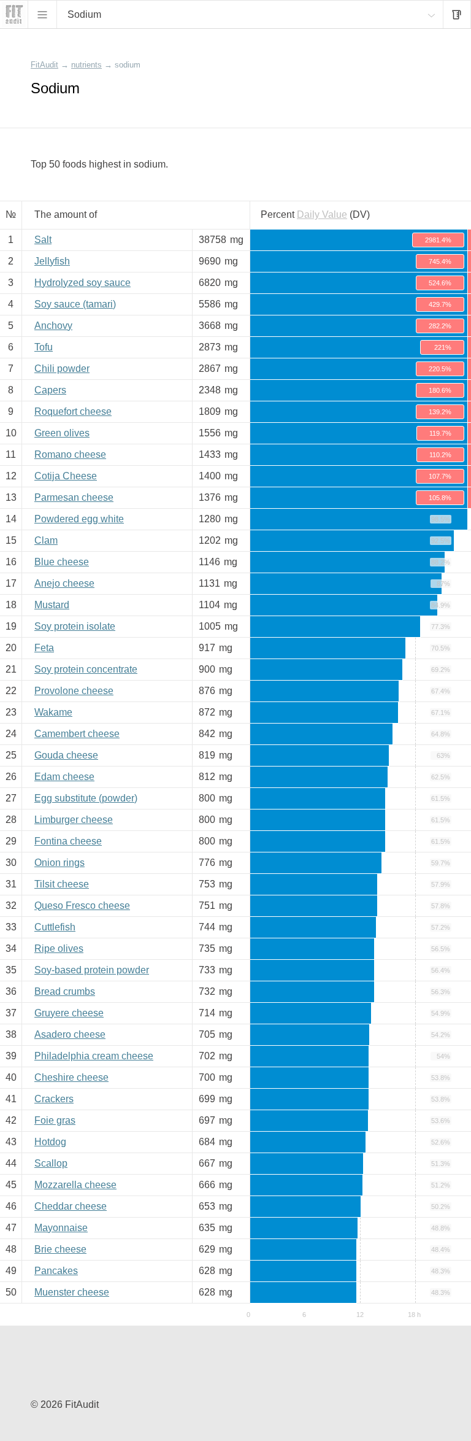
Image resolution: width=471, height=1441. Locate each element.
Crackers (54, 1099)
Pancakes (56, 1270)
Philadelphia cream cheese (93, 1056)
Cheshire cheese (71, 1077)
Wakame (53, 712)
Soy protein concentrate (85, 669)
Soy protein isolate (74, 626)
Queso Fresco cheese (82, 905)
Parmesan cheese (73, 497)
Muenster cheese (71, 1292)
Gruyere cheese (69, 1013)
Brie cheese (60, 1249)
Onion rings (59, 862)
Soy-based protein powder (91, 970)
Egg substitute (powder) (85, 798)
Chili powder (62, 368)
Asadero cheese (69, 1034)
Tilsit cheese (61, 884)
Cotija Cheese (65, 476)
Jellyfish (52, 261)
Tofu (43, 347)
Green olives (62, 433)
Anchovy (53, 325)
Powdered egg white (79, 519)
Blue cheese (61, 562)
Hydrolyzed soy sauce (82, 282)
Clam (46, 540)
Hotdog (50, 1142)
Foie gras (54, 1120)
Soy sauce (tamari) (75, 304)
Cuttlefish (54, 927)
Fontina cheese (68, 841)
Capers (50, 390)
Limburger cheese (73, 819)
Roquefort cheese (73, 411)
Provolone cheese (73, 691)
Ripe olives (58, 948)
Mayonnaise (61, 1228)
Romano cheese (70, 454)
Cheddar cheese (70, 1206)
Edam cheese (64, 776)
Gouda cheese (66, 755)
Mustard (51, 605)
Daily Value (322, 214)
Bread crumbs (64, 991)
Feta (44, 648)
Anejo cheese (64, 583)
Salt (43, 239)
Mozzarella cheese (75, 1185)
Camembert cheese (77, 733)
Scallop (50, 1163)
